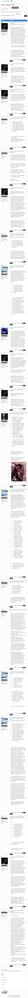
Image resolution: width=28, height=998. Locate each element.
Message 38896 (13, 117)
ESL (22, 32)
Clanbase (13, 139)
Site (3, 984)
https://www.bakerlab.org (14, 996)
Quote (11, 61)
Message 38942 (13, 187)
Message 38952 (13, 412)
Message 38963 (13, 489)
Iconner (2, 117)
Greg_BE (4, 265)
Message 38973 (13, 671)
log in (13, 15)
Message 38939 (13, 151)
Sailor (2, 327)
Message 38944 (13, 234)
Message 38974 (13, 717)
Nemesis (3, 412)
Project (3, 977)
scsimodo (4, 234)
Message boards (4, 11)
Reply (24, 59)
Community (4, 982)
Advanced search (4, 9)
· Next (6, 18)
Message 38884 (13, 89)
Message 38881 (13, 22)
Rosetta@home (6, 1)
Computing (4, 979)
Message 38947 (13, 327)
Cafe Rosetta (10, 11)
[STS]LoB (3, 910)
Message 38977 (13, 816)
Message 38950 (13, 389)
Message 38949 (13, 354)
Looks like (13, 95)
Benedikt (3, 151)
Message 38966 (13, 609)
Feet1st (4, 22)
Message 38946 (13, 265)
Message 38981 (13, 857)
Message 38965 (13, 581)
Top (2, 987)
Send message (4, 30)
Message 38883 (13, 63)
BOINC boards (13, 362)
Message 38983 (13, 910)
